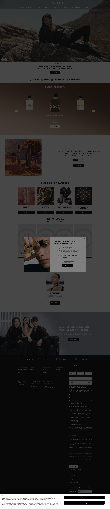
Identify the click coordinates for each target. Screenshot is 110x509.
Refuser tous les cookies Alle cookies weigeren (84, 503)
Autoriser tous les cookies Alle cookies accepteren (84, 497)
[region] (55, 501)
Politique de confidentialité (16, 507)
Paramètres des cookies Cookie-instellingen (84, 507)
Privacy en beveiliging (6, 507)
